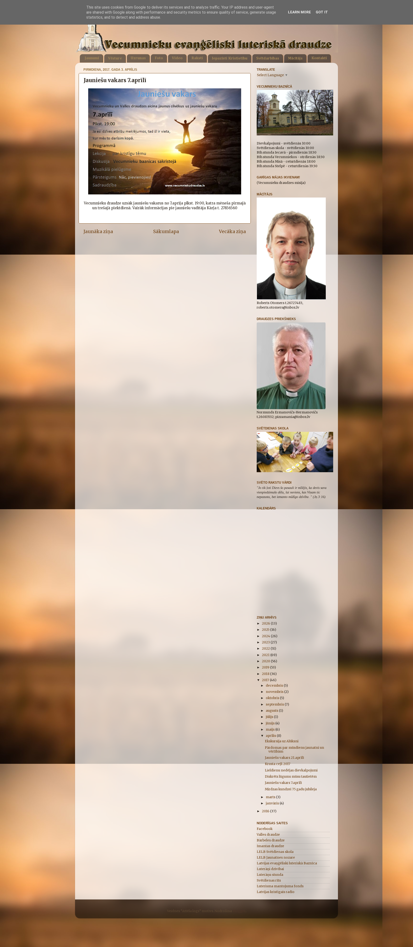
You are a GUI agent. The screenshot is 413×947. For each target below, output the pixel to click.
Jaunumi (92, 58)
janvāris (273, 803)
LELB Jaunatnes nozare (276, 858)
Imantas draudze (270, 846)
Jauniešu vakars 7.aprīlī (283, 783)
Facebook (264, 829)
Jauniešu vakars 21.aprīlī (284, 758)
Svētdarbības (267, 58)
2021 (266, 655)
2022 (266, 649)
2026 (266, 623)
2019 (266, 667)
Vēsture (115, 58)
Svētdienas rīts (269, 880)
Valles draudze (268, 835)
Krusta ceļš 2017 (277, 764)
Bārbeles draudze (271, 840)
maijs (270, 730)
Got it (322, 12)
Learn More (299, 12)
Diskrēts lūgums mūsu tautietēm (291, 777)
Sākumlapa (166, 231)
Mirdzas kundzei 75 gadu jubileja (291, 789)
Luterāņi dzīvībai (270, 869)
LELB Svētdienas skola (275, 852)
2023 (266, 642)
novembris (275, 692)
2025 (266, 630)
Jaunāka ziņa (98, 231)
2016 (266, 811)
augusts (272, 711)
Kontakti (319, 58)
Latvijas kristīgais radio (275, 892)
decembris (275, 686)
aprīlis (271, 736)
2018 (266, 674)
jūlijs (270, 717)
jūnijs (270, 723)
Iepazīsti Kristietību (229, 58)
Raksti (197, 58)
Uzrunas (138, 58)
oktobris (273, 698)
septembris (275, 704)
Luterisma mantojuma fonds (280, 886)
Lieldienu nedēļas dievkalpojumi (291, 770)
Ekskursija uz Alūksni (282, 741)
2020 (266, 661)
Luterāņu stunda (270, 875)
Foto (159, 58)
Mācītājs (295, 58)
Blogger (239, 911)
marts (271, 797)
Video (177, 58)
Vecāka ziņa (232, 231)
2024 (266, 636)
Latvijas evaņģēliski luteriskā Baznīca (287, 863)
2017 (266, 680)
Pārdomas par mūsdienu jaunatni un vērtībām (294, 750)
